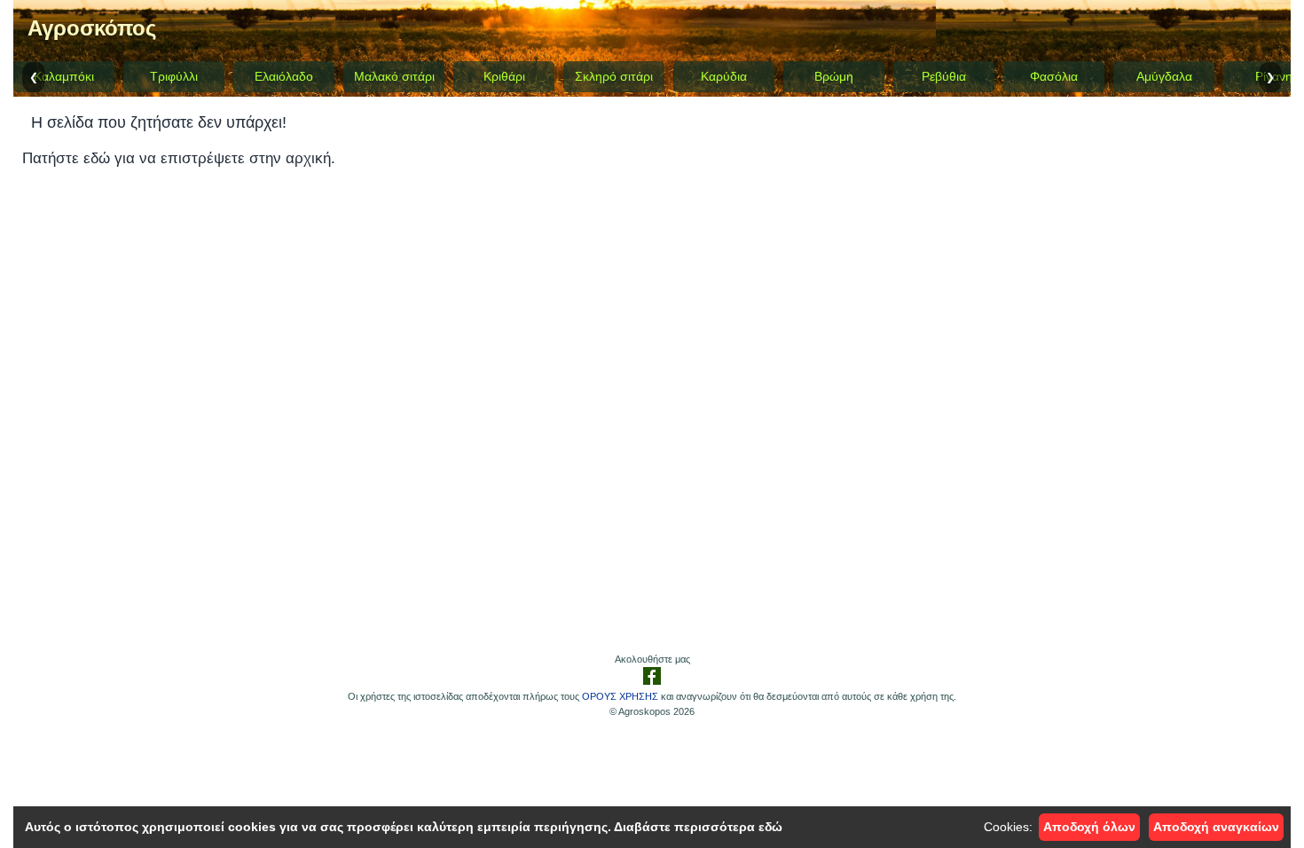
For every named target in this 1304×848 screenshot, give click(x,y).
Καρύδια (724, 76)
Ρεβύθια (944, 76)
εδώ (96, 158)
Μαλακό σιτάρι (394, 76)
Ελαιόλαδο (284, 76)
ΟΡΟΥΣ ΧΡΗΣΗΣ (620, 696)
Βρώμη (833, 76)
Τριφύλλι (174, 76)
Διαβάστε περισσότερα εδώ (698, 827)
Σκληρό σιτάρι (614, 76)
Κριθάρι (504, 76)
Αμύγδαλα (1164, 76)
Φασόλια (1054, 76)
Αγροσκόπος (91, 28)
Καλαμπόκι (64, 76)
